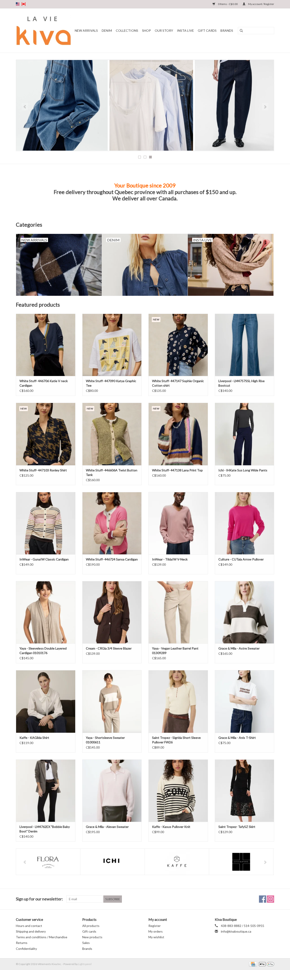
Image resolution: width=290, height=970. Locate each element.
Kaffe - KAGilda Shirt (34, 738)
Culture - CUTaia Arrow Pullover (241, 559)
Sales (86, 943)
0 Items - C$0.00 (228, 4)
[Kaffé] (177, 862)
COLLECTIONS (127, 30)
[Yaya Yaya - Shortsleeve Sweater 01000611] (112, 701)
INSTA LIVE (185, 30)
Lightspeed (85, 964)
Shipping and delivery (31, 931)
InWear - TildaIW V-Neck (170, 559)
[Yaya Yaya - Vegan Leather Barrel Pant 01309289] (178, 612)
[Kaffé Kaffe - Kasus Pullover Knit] (178, 790)
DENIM (107, 30)
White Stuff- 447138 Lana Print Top (177, 470)
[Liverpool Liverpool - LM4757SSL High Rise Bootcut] (244, 345)
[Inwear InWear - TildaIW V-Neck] (178, 523)
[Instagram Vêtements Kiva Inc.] (270, 899)
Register (154, 926)
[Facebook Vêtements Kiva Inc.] (262, 899)
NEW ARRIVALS (86, 30)
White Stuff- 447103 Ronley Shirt (43, 470)
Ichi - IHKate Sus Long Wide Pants (242, 470)
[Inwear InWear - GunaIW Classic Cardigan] (45, 523)
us (17, 4)
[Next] (265, 106)
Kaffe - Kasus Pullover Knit (171, 827)
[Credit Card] (252, 963)
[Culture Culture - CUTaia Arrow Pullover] (244, 523)
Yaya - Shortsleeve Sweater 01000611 (105, 740)
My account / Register (261, 4)
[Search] (241, 30)
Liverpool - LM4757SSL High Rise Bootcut (241, 383)
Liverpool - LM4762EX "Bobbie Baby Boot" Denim (44, 829)
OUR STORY (164, 30)
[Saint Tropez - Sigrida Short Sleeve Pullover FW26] (178, 701)
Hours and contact (29, 926)
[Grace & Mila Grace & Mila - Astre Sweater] (244, 612)
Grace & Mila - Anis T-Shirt (237, 738)
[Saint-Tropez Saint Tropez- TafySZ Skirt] (244, 790)
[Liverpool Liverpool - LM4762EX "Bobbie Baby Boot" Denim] (45, 790)
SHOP (146, 30)
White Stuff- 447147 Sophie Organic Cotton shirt (178, 383)
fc (23, 4)
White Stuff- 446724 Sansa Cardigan (112, 559)
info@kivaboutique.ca (236, 931)
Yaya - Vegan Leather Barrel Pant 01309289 (175, 650)
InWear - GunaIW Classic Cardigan (44, 559)
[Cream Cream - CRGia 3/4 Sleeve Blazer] (112, 612)
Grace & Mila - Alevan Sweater (107, 827)
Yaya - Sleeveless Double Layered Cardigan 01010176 (43, 650)
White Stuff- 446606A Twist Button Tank (111, 472)
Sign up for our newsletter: (39, 899)
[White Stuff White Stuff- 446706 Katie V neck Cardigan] (45, 345)
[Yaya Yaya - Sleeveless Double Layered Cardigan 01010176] (45, 612)
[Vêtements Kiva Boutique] (44, 30)
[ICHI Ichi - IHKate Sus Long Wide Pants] (244, 434)
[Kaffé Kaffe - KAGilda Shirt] (45, 701)
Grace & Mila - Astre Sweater (239, 648)
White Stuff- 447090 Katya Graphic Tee (111, 383)
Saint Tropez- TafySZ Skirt (236, 827)
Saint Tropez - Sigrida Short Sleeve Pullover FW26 (176, 740)
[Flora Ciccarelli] (48, 862)
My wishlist (156, 937)
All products (90, 926)
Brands (226, 30)
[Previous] (25, 106)
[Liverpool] (241, 862)
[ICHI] (112, 862)
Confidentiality (26, 949)
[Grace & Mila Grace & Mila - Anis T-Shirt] (244, 701)
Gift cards (207, 30)
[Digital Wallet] (265, 963)
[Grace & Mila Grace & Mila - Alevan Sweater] (112, 790)
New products (92, 937)
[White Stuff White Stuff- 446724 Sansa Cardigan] (112, 523)
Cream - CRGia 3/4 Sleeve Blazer (109, 648)
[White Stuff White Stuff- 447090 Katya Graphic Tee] (112, 345)
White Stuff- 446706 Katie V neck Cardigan (43, 383)
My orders (155, 931)
